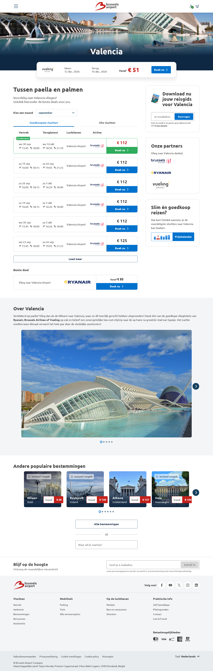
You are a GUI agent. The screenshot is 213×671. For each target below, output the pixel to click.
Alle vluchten (107, 122)
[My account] (191, 6)
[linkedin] (196, 585)
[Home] (106, 6)
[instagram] (187, 585)
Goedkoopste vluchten (44, 122)
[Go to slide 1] (101, 442)
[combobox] (106, 545)
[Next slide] (196, 386)
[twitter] (179, 585)
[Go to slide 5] (111, 442)
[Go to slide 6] (113, 511)
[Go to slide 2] (104, 442)
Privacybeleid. (161, 125)
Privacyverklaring (182, 571)
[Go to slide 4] (109, 442)
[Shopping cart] (197, 6)
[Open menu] (16, 6)
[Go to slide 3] (106, 442)
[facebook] (161, 585)
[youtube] (170, 585)
